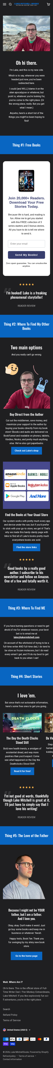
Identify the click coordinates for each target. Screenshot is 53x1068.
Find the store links (26, 547)
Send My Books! (26, 254)
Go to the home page (26, 956)
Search (6, 1009)
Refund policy (9, 1056)
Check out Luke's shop (26, 450)
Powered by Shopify (39, 1052)
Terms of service (26, 1056)
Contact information (12, 1059)
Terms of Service (12, 1020)
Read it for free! (22, 771)
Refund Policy (10, 1014)
